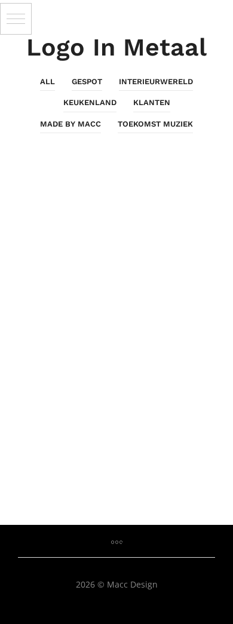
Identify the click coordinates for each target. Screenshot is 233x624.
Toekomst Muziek (155, 123)
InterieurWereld (156, 81)
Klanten (151, 102)
